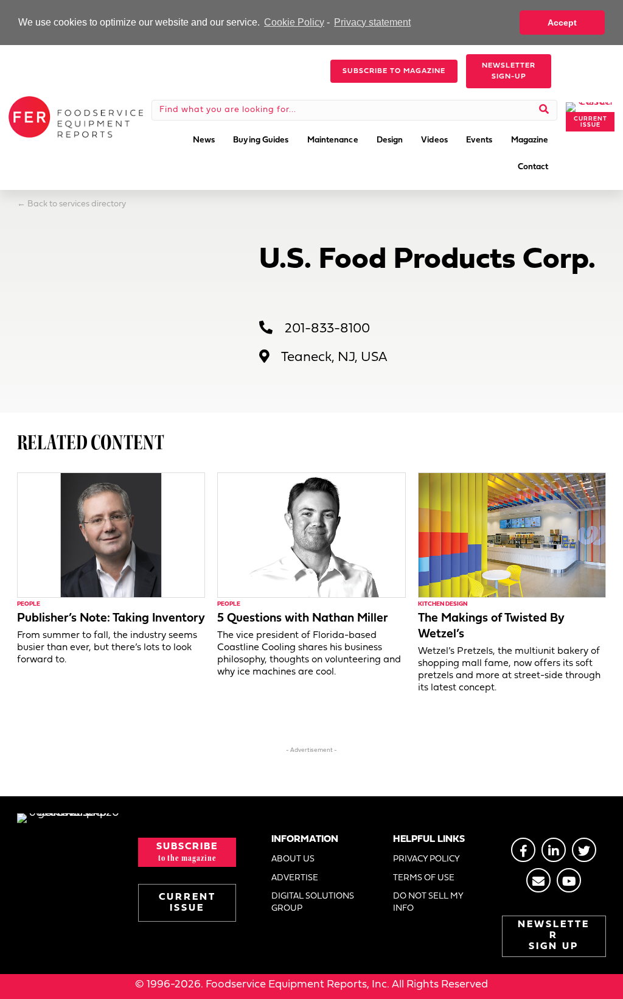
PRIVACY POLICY (426, 859)
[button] (394, 71)
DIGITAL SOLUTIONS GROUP (312, 902)
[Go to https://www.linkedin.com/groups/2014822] (553, 850)
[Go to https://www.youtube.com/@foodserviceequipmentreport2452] (569, 880)
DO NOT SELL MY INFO (428, 902)
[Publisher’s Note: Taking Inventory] (111, 534)
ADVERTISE (294, 878)
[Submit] (544, 110)
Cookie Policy (294, 22)
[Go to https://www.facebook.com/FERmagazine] (523, 850)
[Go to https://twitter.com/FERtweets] (584, 850)
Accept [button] (562, 22)
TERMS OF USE (423, 878)
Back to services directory (76, 204)
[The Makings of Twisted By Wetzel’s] (512, 534)
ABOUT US (293, 859)
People (28, 604)
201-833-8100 (327, 329)
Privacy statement (372, 22)
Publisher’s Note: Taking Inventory (111, 618)
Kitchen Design (442, 604)
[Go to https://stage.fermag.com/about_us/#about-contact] (538, 880)
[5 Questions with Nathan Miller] (311, 534)
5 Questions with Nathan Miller (302, 618)
